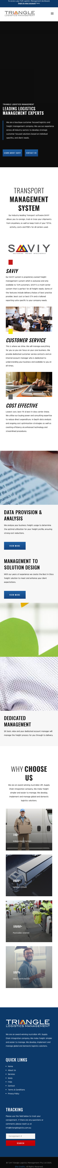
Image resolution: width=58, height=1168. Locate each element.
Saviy (10, 1078)
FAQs (10, 1082)
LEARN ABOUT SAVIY (12, 153)
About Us (12, 1070)
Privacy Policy (13, 1093)
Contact (11, 1085)
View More (14, 545)
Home (10, 1066)
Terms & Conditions (16, 1089)
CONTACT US (31, 153)
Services (11, 1074)
